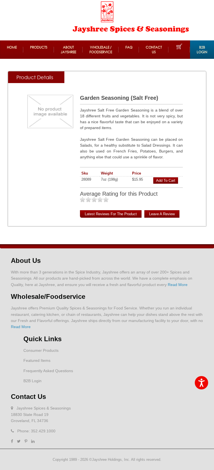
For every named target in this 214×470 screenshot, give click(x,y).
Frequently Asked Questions (48, 371)
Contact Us (154, 49)
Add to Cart (165, 180)
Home (12, 47)
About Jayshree (68, 49)
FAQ (128, 47)
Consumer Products (41, 350)
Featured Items (36, 360)
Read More (178, 284)
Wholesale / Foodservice (100, 49)
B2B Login (202, 49)
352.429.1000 (43, 431)
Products (38, 47)
